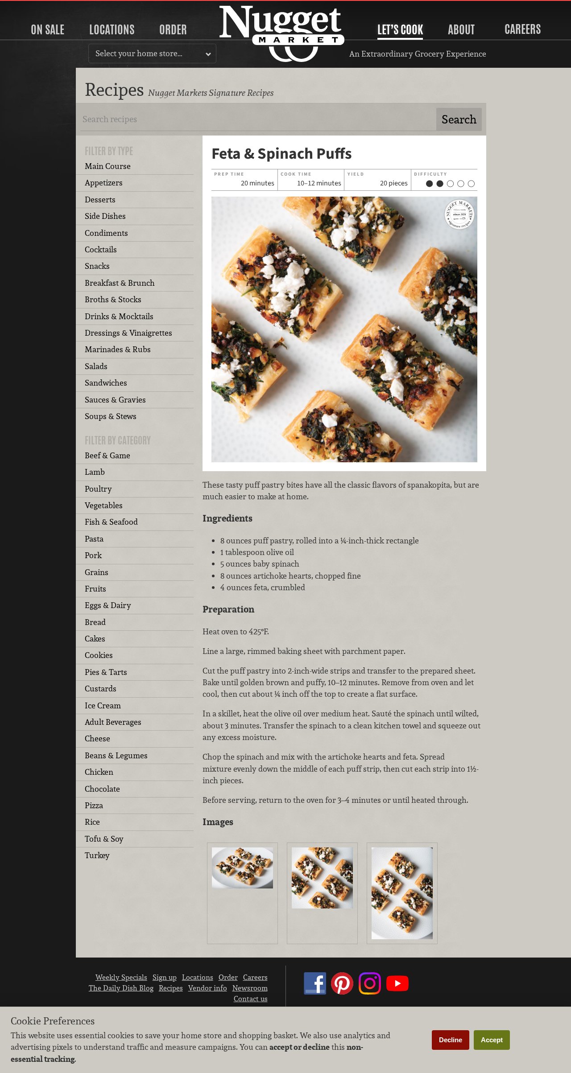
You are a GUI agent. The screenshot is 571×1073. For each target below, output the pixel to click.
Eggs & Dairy (108, 605)
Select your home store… (138, 53)
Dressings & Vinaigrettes (128, 333)
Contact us (251, 998)
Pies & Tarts (106, 672)
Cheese (97, 738)
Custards (100, 688)
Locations (111, 29)
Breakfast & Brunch (120, 283)
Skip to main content (42, 7)
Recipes (171, 987)
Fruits (95, 589)
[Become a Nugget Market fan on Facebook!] (315, 991)
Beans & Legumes (116, 755)
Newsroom (250, 987)
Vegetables (104, 505)
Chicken (99, 772)
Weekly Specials (121, 977)
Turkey (97, 855)
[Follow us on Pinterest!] (342, 991)
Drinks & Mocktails (119, 316)
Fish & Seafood (111, 522)
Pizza (94, 805)
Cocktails (101, 249)
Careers (523, 29)
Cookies (99, 655)
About (461, 29)
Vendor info (207, 987)
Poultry (98, 489)
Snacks (97, 266)
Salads (96, 366)
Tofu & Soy (104, 839)
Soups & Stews (111, 416)
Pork (93, 555)
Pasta (94, 539)
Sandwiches (106, 383)
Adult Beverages (113, 722)
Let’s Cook (400, 29)
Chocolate (102, 789)
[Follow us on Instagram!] (370, 991)
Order (173, 29)
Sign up (165, 977)
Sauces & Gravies (115, 400)
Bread (95, 622)
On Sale (47, 29)
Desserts (100, 199)
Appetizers (104, 182)
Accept (492, 1040)
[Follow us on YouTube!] (397, 991)
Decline (450, 1040)
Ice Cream (103, 705)
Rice (92, 822)
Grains (96, 572)
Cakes (95, 638)
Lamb (95, 472)
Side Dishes (105, 216)
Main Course (108, 166)
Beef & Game (107, 455)
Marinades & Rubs (118, 349)
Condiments (106, 233)
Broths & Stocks (113, 299)
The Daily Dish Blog (121, 987)
